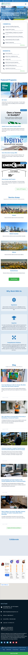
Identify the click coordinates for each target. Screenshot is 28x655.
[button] (26, 4)
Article (3, 370)
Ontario (14, 215)
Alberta (14, 252)
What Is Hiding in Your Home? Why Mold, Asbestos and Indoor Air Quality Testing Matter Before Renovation (13, 513)
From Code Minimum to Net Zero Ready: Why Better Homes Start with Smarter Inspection (14, 385)
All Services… (22, 45)
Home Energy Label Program (8, 179)
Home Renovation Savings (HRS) (9, 152)
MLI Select (4, 100)
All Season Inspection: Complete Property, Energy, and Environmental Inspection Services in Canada (13, 449)
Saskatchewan (14, 270)
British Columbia (14, 233)
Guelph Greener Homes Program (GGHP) (11, 126)
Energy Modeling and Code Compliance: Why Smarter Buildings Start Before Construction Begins (14, 480)
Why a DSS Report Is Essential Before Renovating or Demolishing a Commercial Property (14, 417)
